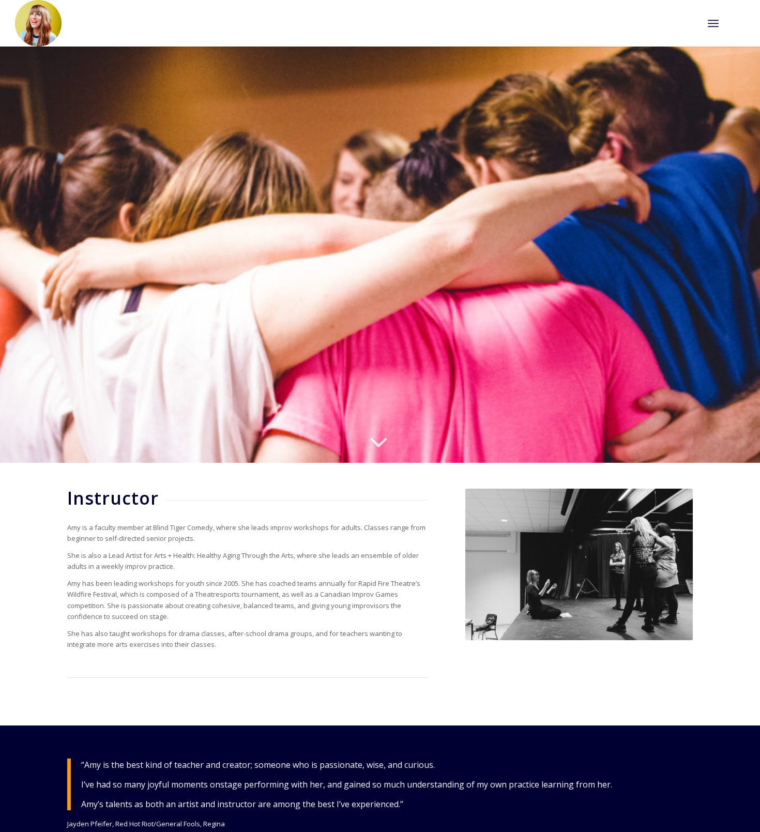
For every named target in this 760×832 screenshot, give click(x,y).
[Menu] (713, 23)
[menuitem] (713, 23)
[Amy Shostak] (38, 23)
